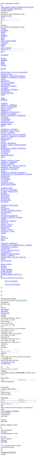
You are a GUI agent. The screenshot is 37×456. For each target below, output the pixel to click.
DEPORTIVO (5, 81)
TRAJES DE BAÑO (7, 93)
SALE (3, 7)
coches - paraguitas (6, 269)
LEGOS (3, 207)
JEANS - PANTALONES (9, 107)
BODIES (3, 146)
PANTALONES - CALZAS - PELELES (13, 134)
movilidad (4, 267)
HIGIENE (4, 193)
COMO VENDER (6, 271)
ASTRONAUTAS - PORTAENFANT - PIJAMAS (16, 174)
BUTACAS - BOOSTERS (9, 190)
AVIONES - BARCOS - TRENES (11, 217)
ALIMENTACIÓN (7, 188)
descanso (3, 266)
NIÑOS (3, 236)
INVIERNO (4, 55)
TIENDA (8, 7)
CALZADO (4, 88)
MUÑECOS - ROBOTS (8, 221)
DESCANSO (5, 197)
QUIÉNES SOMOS (7, 9)
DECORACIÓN (6, 200)
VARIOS (3, 219)
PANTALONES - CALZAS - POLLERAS (14, 72)
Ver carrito (4, 432)
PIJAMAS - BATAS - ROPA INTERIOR (13, 145)
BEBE (3, 240)
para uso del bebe (6, 260)
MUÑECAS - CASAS (8, 231)
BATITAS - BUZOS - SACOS (10, 160)
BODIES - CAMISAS (7, 164)
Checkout (4, 440)
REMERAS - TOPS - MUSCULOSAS (13, 76)
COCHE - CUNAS (7, 229)
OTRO (3, 95)
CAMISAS (4, 103)
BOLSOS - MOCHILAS (8, 143)
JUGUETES (4, 202)
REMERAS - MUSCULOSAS (10, 112)
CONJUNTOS (5, 91)
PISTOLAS (4, 222)
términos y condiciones (12, 411)
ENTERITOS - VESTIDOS (9, 89)
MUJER (3, 58)
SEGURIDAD (5, 198)
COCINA (4, 214)
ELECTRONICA (6, 212)
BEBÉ (3, 63)
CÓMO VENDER (17, 7)
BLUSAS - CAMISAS (8, 82)
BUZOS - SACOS (6, 74)
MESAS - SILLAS (6, 224)
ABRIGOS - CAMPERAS (9, 105)
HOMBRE (4, 60)
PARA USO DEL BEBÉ (8, 184)
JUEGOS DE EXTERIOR (9, 216)
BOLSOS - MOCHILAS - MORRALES (13, 115)
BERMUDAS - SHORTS (9, 86)
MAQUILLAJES (6, 226)
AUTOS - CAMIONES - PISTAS (11, 210)
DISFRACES (5, 228)
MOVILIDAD (5, 195)
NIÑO (3, 62)
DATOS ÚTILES (28, 7)
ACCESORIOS (5, 84)
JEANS (3, 79)
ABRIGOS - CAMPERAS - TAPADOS (13, 77)
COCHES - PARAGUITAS (9, 191)
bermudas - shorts (6, 124)
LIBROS (3, 233)
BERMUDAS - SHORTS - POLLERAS (13, 148)
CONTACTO (17, 9)
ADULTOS (4, 238)
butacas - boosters (6, 264)
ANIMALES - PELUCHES (9, 205)
